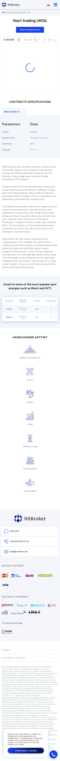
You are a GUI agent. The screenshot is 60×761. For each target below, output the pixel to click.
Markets (6, 650)
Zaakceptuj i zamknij (26, 750)
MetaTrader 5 (11, 111)
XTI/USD (9, 309)
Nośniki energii (13, 12)
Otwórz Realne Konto (30, 29)
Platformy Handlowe (13, 658)
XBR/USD (9, 317)
